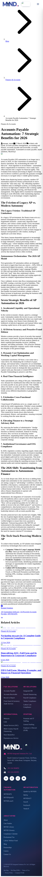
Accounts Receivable (10, 694)
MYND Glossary (9, 830)
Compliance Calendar (11, 834)
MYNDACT (27, 798)
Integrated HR (28, 691)
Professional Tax (9, 837)
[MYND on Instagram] (18, 778)
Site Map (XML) (15, 870)
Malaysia (6, 718)
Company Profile (19, 873)
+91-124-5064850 (13, 768)
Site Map (6, 870)
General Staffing (28, 724)
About (6, 820)
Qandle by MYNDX (29, 791)
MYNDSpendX (9, 797)
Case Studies (8, 823)
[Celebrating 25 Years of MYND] (26, 4)
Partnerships (8, 847)
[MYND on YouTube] (24, 778)
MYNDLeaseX (8, 801)
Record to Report (9, 698)
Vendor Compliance (29, 701)
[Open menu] (38, 4)
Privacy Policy (9, 873)
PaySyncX (26, 805)
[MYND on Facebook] (12, 778)
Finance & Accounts (13, 80)
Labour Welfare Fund (11, 840)
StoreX (25, 802)
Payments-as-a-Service (11, 738)
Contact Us (7, 854)
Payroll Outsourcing (29, 694)
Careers (6, 851)
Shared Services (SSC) (11, 725)
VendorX (26, 809)
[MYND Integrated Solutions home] (11, 4)
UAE (5, 722)
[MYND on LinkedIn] (6, 778)
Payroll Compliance (29, 698)
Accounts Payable (9, 691)
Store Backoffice (9, 735)
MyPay (25, 795)
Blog (7, 41)
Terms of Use (26, 870)
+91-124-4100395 (13, 772)
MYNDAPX (8, 794)
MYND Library (9, 827)
